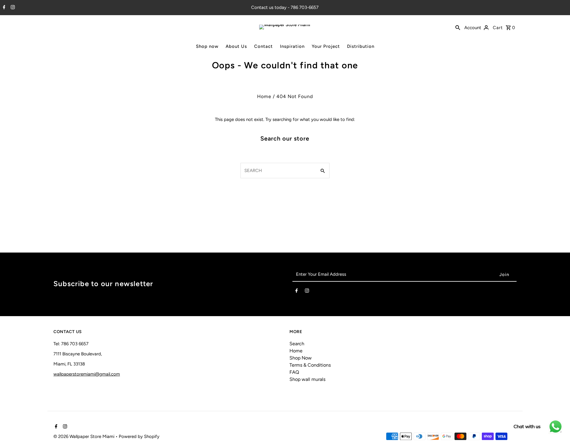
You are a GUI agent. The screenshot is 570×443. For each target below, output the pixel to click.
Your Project (326, 46)
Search (296, 343)
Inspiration (292, 46)
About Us (236, 46)
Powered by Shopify (139, 436)
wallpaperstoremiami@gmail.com (86, 374)
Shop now (207, 46)
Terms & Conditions (310, 365)
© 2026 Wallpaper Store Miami (84, 436)
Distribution (360, 46)
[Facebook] (3, 8)
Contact (263, 46)
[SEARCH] (458, 27)
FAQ (294, 372)
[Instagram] (12, 8)
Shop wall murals (307, 379)
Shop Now (300, 358)
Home (264, 96)
